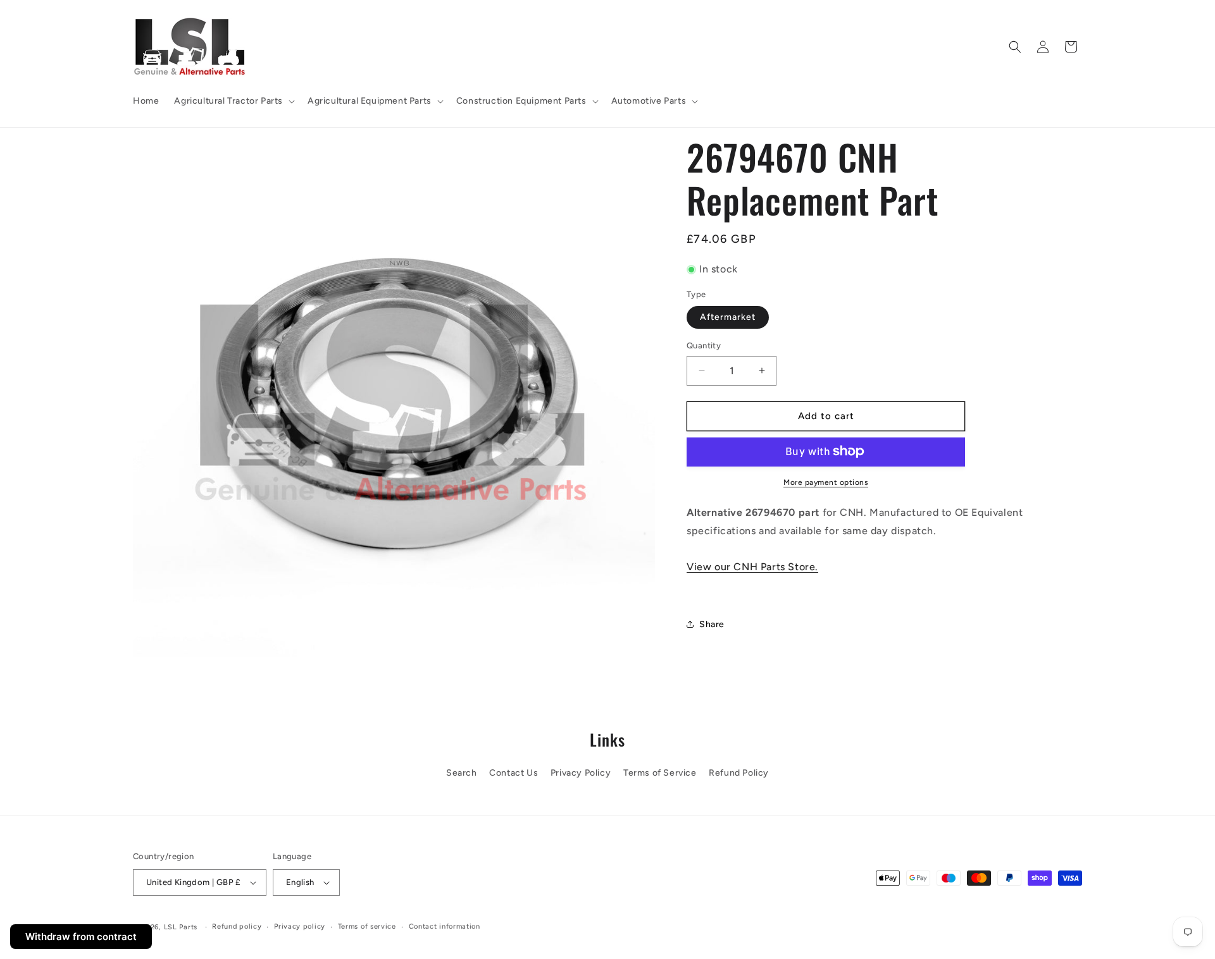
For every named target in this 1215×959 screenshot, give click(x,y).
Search (461, 772)
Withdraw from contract (81, 937)
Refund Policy (739, 772)
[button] (233, 101)
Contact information (444, 926)
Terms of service (367, 926)
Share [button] (712, 624)
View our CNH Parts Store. (752, 567)
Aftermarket (728, 317)
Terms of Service (660, 772)
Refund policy (236, 926)
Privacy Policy (581, 772)
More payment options (825, 481)
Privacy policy (299, 926)
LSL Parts (180, 927)
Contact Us (513, 772)
